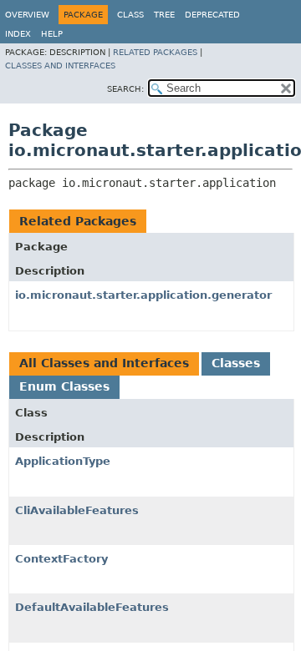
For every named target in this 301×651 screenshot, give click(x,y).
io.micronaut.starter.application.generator (143, 295)
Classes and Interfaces (60, 65)
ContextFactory (61, 559)
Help (52, 33)
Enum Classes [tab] (64, 386)
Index (18, 33)
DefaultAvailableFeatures (92, 607)
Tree (164, 14)
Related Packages (155, 52)
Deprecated (212, 14)
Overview (27, 14)
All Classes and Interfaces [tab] (104, 363)
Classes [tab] (236, 363)
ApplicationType (62, 461)
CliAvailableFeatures (77, 510)
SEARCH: (125, 88)
